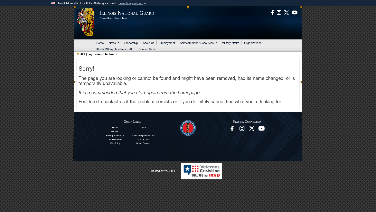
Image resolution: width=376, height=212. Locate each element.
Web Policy (115, 143)
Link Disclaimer (115, 139)
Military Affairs (230, 43)
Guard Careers (143, 143)
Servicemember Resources (197, 43)
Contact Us (145, 49)
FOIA (143, 127)
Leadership (131, 43)
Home (100, 43)
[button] (132, 3)
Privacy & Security (115, 135)
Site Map (115, 131)
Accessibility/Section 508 (143, 135)
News (112, 43)
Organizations (252, 43)
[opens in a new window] (286, 12)
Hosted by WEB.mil (163, 170)
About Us (148, 43)
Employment (167, 43)
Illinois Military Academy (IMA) (115, 49)
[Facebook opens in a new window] (272, 12)
